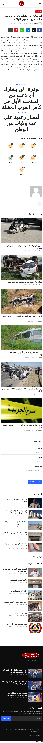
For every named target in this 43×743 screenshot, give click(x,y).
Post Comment (35, 482)
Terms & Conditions (33, 735)
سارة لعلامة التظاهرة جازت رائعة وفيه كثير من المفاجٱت (14, 683)
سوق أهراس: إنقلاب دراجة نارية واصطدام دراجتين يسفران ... (24, 247)
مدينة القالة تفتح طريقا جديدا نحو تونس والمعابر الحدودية (15, 523)
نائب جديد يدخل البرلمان (19, 613)
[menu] (40, 3)
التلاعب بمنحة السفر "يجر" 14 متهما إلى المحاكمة (15, 534)
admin (39, 199)
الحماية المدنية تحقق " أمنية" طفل (16, 624)
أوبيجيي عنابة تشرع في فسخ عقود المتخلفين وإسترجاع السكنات (16, 512)
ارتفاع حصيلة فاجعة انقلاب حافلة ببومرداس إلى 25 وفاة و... (22, 317)
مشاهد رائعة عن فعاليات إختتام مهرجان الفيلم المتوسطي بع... (16, 694)
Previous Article (22, 85)
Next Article (21, 113)
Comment (38, 466)
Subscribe (6, 718)
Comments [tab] (37, 442)
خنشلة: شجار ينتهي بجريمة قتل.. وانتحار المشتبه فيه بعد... (15, 545)
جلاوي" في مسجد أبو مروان (18, 591)
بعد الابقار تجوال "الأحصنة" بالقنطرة (15, 602)
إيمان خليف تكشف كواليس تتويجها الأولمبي (16, 500)
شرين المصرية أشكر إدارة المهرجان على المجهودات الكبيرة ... (15, 671)
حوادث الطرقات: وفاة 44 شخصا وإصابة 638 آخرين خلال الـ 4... (22, 390)
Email (40, 457)
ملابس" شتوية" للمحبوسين (18, 580)
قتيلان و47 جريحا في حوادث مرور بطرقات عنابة (25, 282)
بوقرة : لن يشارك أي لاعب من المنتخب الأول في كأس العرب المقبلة (21, 98)
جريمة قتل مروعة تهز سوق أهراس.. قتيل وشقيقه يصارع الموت (22, 426)
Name (40, 448)
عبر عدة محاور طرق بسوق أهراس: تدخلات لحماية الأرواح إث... (22, 353)
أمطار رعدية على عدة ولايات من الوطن (21, 123)
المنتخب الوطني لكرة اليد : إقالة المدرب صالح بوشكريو (15, 570)
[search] (2, 3)
